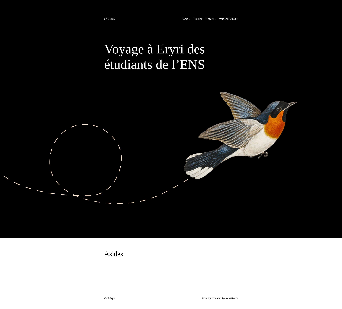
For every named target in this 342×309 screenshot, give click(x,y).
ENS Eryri (109, 19)
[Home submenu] (189, 19)
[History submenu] (215, 19)
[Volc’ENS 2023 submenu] (237, 19)
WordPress (232, 298)
